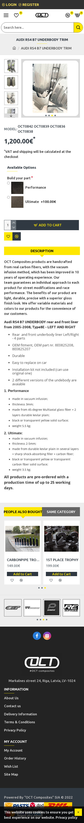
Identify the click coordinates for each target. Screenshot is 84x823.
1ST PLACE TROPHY (62, 560)
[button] (46, 115)
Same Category (61, 512)
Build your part (19, 178)
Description (42, 251)
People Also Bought (23, 512)
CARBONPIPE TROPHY (23, 560)
